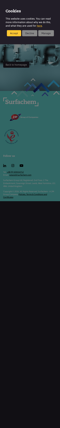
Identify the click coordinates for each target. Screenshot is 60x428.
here (39, 25)
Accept (14, 33)
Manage (46, 33)
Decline (29, 33)
